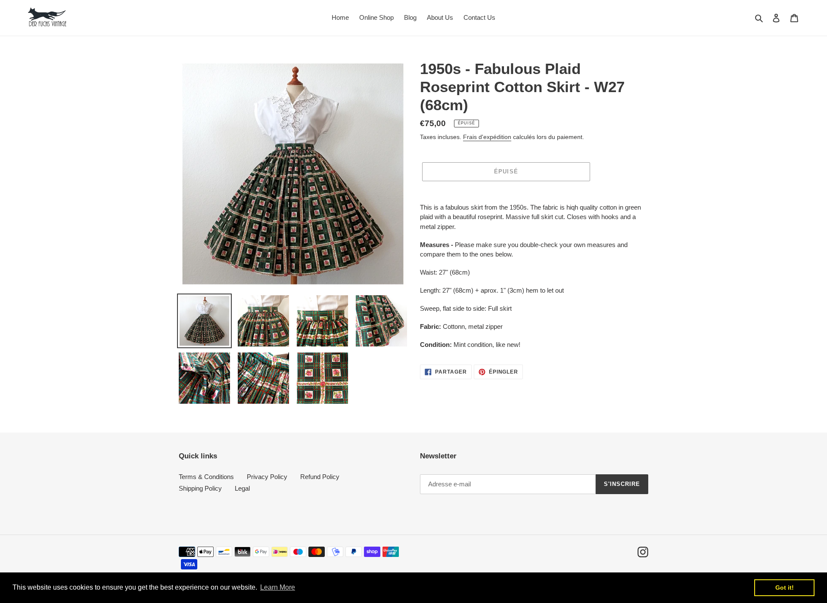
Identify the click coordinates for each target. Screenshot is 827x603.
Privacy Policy (267, 476)
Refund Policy (319, 476)
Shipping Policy (200, 488)
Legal (242, 488)
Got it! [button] (784, 587)
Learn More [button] (277, 587)
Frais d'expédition (487, 136)
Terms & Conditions (206, 476)
